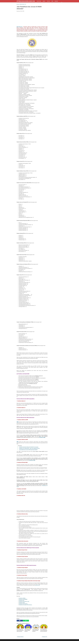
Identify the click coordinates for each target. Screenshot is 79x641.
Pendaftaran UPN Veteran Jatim (24, 601)
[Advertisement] (32, 19)
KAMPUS (44, 1)
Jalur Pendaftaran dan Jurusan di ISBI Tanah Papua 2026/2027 (28, 449)
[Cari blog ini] (61, 2)
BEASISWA (56, 1)
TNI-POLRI (48, 1)
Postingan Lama (44, 636)
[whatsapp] (26, 620)
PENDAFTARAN (39, 1)
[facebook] (20, 620)
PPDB (52, 1)
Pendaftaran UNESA (22, 598)
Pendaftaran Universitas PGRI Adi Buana (25, 604)
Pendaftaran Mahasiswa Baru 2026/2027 (26, 1)
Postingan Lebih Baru (20, 636)
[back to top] (77, 639)
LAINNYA (18, 3)
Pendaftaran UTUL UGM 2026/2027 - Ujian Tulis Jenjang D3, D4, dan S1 (29, 448)
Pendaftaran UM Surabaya (23, 603)
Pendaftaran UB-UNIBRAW (23, 599)
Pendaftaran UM (21, 600)
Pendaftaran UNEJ (22, 602)
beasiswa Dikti (37, 585)
